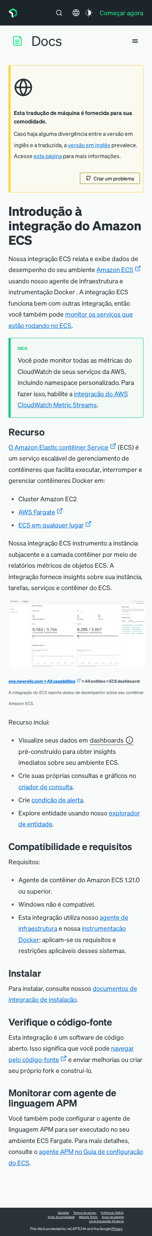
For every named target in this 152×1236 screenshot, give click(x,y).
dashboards (107, 740)
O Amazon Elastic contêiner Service (58, 447)
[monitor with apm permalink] (82, 1102)
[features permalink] (49, 431)
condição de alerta (57, 800)
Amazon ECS (115, 269)
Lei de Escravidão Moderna (106, 1221)
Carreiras (63, 1212)
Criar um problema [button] (114, 178)
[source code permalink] (117, 1021)
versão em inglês (89, 145)
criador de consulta (45, 786)
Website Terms (88, 1217)
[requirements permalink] (137, 846)
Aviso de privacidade (61, 1217)
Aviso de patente (113, 1217)
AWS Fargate (36, 512)
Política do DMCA (112, 1212)
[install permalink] (46, 973)
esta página (48, 156)
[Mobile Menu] (135, 41)
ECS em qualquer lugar (51, 525)
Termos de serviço (85, 1212)
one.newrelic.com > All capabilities (41, 681)
